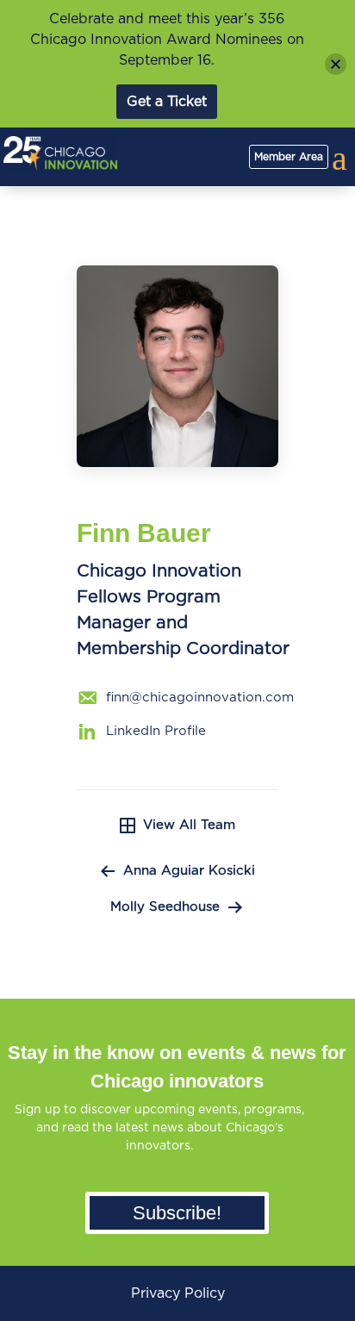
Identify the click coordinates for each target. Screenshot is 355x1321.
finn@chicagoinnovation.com (200, 697)
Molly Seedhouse (165, 906)
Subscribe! (177, 1213)
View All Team (189, 825)
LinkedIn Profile (156, 731)
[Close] (335, 64)
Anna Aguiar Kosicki (189, 870)
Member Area (288, 157)
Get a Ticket (167, 102)
